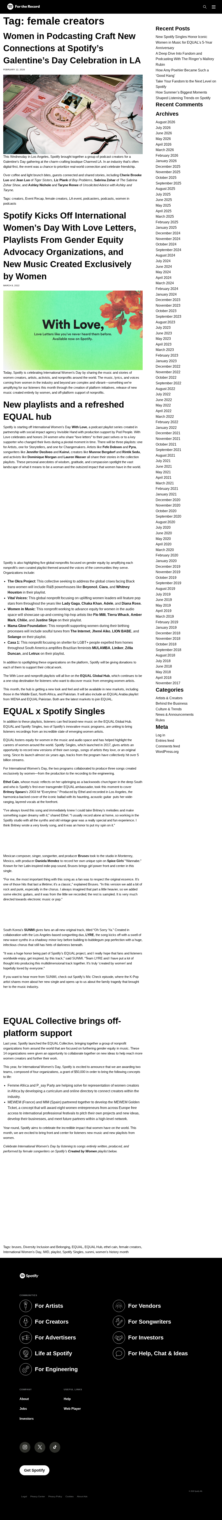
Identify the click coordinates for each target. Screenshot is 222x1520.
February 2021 (167, 488)
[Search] (205, 7)
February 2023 (167, 355)
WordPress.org (167, 751)
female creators (56, 198)
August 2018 (165, 655)
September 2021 (168, 450)
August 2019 (165, 589)
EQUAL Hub (93, 1247)
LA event (75, 198)
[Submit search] (216, 16)
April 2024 (163, 278)
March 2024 (165, 283)
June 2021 (164, 466)
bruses (16, 1247)
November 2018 (168, 638)
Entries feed (165, 740)
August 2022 (165, 389)
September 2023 (168, 316)
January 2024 (166, 294)
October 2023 (166, 311)
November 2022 (168, 372)
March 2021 (165, 483)
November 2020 (168, 505)
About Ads (82, 1496)
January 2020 (166, 561)
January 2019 (166, 627)
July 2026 (163, 128)
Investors (27, 1418)
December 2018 (168, 633)
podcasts (107, 198)
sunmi (89, 1252)
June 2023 (164, 333)
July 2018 (163, 661)
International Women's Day (22, 1252)
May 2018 (163, 672)
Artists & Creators (169, 698)
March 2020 (165, 550)
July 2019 (163, 594)
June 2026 (164, 133)
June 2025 (164, 200)
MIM (46, 1102)
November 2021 (168, 439)
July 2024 (163, 261)
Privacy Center (37, 1496)
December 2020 (168, 500)
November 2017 (168, 683)
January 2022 (166, 427)
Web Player (72, 1408)
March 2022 (165, 416)
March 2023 (165, 350)
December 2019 (168, 566)
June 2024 (164, 266)
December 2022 (168, 366)
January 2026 (166, 161)
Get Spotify (36, 1470)
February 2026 (167, 155)
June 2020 (164, 533)
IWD (46, 1252)
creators (17, 198)
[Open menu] (213, 6)
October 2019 (166, 577)
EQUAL (77, 1247)
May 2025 (163, 205)
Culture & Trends (169, 709)
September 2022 (168, 383)
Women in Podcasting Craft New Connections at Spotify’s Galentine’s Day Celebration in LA (72, 48)
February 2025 (167, 222)
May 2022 (163, 405)
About (24, 1399)
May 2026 (163, 139)
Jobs (23, 1408)
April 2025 (163, 211)
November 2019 (168, 572)
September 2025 (168, 183)
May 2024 (163, 272)
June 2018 (164, 666)
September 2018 (168, 650)
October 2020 (166, 511)
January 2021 (166, 494)
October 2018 (166, 644)
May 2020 (163, 539)
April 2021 (163, 477)
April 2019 (163, 611)
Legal (24, 1496)
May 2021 (163, 472)
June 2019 (164, 600)
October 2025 (166, 177)
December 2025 (168, 166)
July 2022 (163, 394)
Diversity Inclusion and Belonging (46, 1247)
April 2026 (163, 144)
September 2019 (168, 583)
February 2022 (167, 422)
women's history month (112, 1252)
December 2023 (168, 300)
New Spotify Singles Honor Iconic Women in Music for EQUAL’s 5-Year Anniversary (184, 42)
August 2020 (165, 522)
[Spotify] (23, 7)
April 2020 (163, 544)
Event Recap (34, 198)
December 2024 (168, 233)
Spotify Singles (72, 1252)
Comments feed (168, 746)
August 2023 (165, 322)
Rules (160, 720)
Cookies (69, 1496)
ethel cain (110, 1247)
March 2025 (165, 216)
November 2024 (168, 239)
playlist (56, 1252)
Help (67, 1399)
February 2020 (167, 555)
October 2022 (166, 377)
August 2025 (165, 189)
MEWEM (14, 1102)
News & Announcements (175, 714)
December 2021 (168, 433)
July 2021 (163, 461)
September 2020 (168, 516)
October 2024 (166, 244)
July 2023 (163, 327)
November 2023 (168, 305)
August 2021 (165, 455)
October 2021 (166, 444)
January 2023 (166, 361)
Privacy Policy (55, 1496)
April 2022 (163, 411)
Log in (160, 735)
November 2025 (168, 172)
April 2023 (163, 344)
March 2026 (165, 150)
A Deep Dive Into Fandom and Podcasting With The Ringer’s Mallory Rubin (185, 59)
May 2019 (163, 605)
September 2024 (168, 250)
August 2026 (165, 122)
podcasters (91, 198)
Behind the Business (172, 703)
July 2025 (163, 194)
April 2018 (163, 677)
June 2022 (164, 400)
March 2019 (165, 616)
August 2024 (165, 255)
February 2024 (167, 289)
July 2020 (163, 527)
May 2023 (163, 339)
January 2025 (166, 227)
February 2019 (167, 622)
